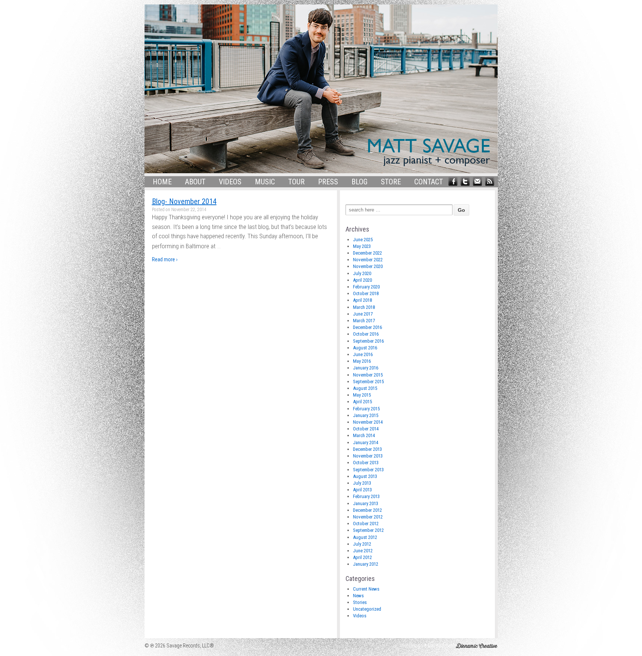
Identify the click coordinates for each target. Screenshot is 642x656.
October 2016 (366, 334)
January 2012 (365, 564)
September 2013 (368, 469)
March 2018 (364, 307)
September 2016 (368, 341)
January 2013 (365, 503)
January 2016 (365, 368)
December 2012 (367, 510)
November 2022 (368, 259)
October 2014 (366, 429)
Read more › (165, 259)
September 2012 (368, 530)
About (195, 181)
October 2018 (366, 293)
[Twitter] (465, 180)
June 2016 (363, 354)
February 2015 (366, 408)
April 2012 (362, 557)
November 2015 (368, 375)
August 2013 (365, 476)
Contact (428, 181)
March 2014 (364, 435)
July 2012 (362, 544)
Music (265, 181)
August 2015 (365, 388)
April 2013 (362, 489)
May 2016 (362, 361)
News (358, 595)
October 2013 (366, 462)
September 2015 (368, 381)
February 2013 (366, 496)
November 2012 (368, 517)
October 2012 (366, 523)
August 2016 (365, 347)
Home (162, 181)
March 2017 (364, 320)
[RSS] (489, 180)
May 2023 (362, 246)
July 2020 (362, 273)
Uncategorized (367, 609)
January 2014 (365, 442)
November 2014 (368, 422)
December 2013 (367, 449)
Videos (230, 181)
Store (391, 181)
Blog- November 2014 (184, 201)
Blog (359, 181)
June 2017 (363, 314)
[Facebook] (452, 180)
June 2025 (363, 239)
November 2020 (368, 266)
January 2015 (365, 415)
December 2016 (367, 327)
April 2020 (362, 280)
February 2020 (366, 287)
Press (328, 181)
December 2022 (367, 253)
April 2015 (362, 401)
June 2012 (363, 550)
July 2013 (362, 483)
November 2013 (368, 456)
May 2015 (362, 395)
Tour (296, 181)
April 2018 (362, 300)
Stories (360, 602)
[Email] (477, 180)
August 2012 (365, 537)
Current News (366, 589)
